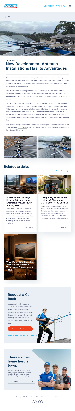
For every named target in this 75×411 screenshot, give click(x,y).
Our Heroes (14, 381)
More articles (60, 171)
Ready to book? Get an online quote (21, 335)
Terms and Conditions (52, 397)
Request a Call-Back (19, 329)
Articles (10, 17)
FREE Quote (22, 127)
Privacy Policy (40, 397)
